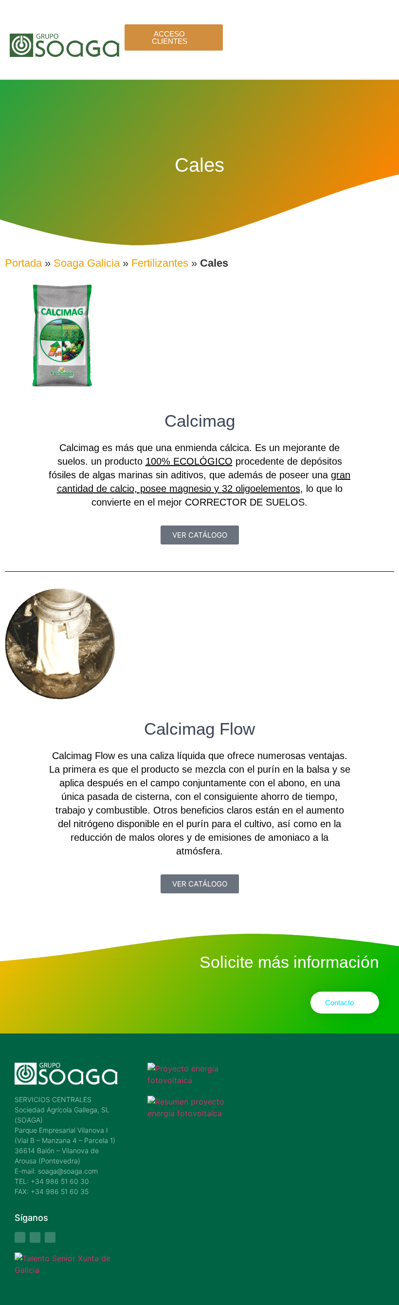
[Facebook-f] (20, 1237)
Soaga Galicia (87, 263)
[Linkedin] (50, 1237)
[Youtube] (35, 1237)
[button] (384, 53)
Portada (23, 263)
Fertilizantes (159, 263)
